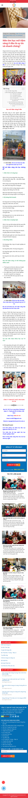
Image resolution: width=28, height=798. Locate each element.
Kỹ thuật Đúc (4, 660)
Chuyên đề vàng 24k (6, 650)
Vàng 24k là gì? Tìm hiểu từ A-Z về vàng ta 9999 (14, 698)
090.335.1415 (19, 469)
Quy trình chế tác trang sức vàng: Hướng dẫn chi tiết (14, 686)
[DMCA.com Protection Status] (5, 717)
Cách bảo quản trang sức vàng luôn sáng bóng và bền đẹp (14, 692)
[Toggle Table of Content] (22, 89)
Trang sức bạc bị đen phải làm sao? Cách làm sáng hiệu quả (13, 679)
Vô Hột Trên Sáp (5, 647)
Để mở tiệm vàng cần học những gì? (14, 92)
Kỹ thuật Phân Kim (5, 663)
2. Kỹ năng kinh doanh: (16, 95)
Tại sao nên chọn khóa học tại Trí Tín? (18, 105)
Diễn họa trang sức (6, 645)
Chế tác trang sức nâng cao (8, 658)
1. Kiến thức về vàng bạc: (16, 93)
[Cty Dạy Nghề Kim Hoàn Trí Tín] (14, 5)
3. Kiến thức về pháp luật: (17, 96)
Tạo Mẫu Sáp (4, 655)
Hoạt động (12, 33)
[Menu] (2, 5)
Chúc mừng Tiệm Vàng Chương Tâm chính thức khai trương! (14, 673)
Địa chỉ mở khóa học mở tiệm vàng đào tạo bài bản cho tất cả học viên (16, 102)
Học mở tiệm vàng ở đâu (11, 91)
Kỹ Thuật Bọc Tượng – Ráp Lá (8, 652)
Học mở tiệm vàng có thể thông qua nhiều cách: (18, 100)
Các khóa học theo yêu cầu (8, 665)
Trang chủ (5, 33)
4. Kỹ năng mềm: (15, 97)
